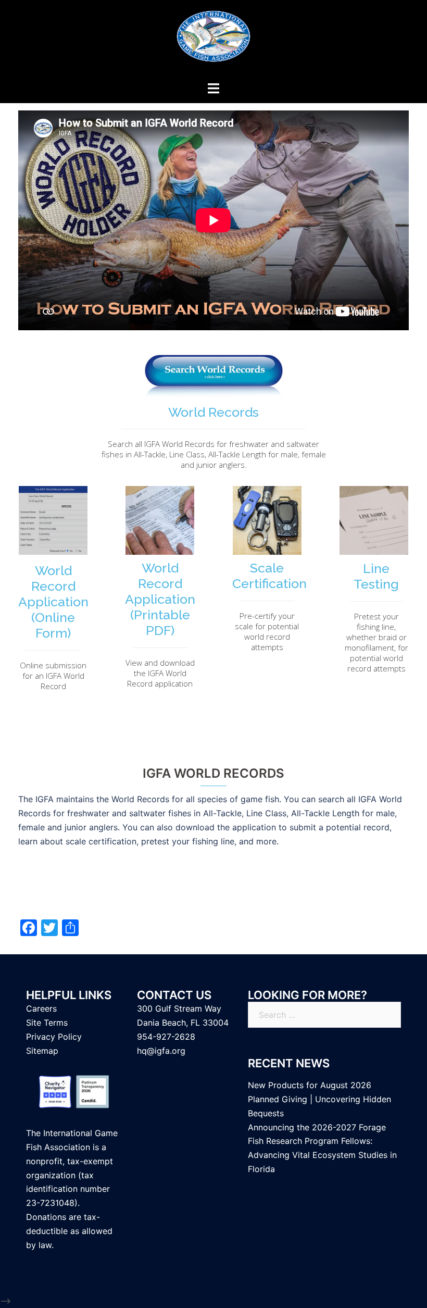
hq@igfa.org (161, 1050)
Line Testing (376, 576)
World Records (213, 412)
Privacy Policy (54, 1036)
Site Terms (47, 1022)
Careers (41, 1008)
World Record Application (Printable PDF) (160, 599)
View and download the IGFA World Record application (160, 673)
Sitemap (42, 1050)
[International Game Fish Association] (213, 39)
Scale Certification (269, 575)
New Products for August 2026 (309, 1085)
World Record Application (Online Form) (53, 602)
